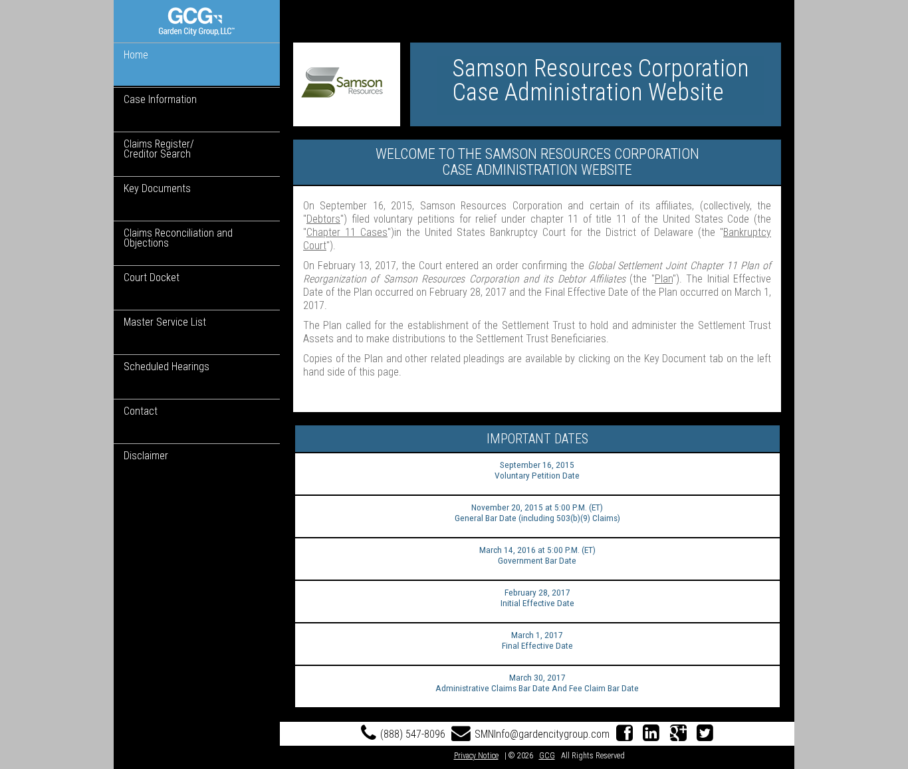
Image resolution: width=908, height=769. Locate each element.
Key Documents (157, 188)
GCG (547, 755)
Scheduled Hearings (166, 366)
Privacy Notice (476, 755)
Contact (141, 411)
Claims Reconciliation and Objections (178, 238)
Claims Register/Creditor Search (159, 149)
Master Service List (165, 322)
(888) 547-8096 (412, 734)
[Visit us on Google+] (678, 734)
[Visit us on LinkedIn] (651, 734)
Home (136, 55)
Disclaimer (146, 455)
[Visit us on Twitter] (705, 734)
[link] (197, 21)
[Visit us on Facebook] (624, 734)
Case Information (160, 99)
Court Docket (151, 277)
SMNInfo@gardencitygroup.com (542, 734)
